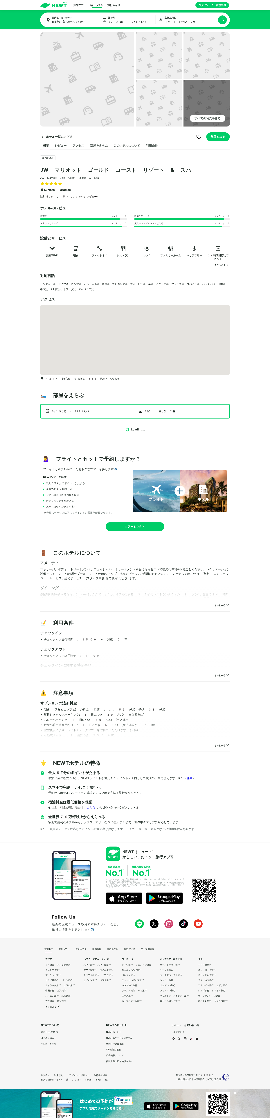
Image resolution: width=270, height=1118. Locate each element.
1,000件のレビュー (82, 196)
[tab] (46, 145)
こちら (91, 807)
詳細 (189, 778)
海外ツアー (79, 5)
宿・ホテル (96, 5)
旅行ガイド (113, 5)
